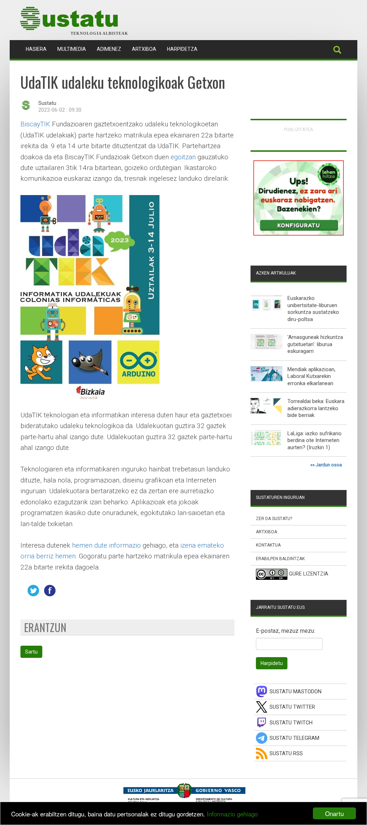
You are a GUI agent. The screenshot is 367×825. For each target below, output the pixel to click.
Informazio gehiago (232, 813)
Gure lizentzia (308, 574)
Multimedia (71, 49)
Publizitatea (298, 129)
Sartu (31, 652)
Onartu (334, 813)
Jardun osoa (329, 464)
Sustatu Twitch (291, 723)
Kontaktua (268, 545)
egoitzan (183, 157)
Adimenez (109, 49)
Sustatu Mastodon (295, 692)
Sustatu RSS (286, 754)
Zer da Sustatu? (274, 518)
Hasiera (39, 49)
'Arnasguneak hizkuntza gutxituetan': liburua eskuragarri (315, 344)
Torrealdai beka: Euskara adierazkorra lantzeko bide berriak (315, 408)
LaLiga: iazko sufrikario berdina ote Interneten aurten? (314, 440)
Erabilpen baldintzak (280, 558)
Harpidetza (182, 49)
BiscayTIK (35, 124)
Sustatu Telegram (294, 738)
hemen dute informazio (106, 545)
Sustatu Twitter (292, 707)
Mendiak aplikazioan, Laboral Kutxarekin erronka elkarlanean (311, 376)
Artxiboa (144, 49)
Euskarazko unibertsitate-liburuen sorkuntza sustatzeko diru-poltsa (313, 308)
